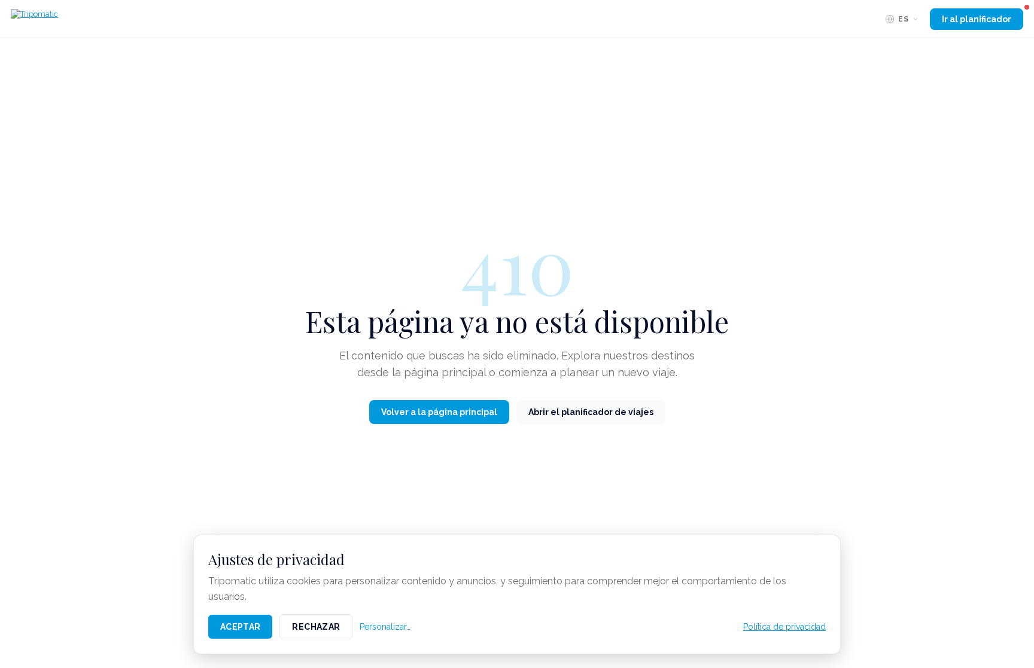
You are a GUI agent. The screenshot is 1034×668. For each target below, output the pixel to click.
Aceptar (240, 627)
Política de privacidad (784, 627)
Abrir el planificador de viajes (590, 412)
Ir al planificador (976, 19)
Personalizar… (385, 627)
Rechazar (316, 627)
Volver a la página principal (439, 412)
